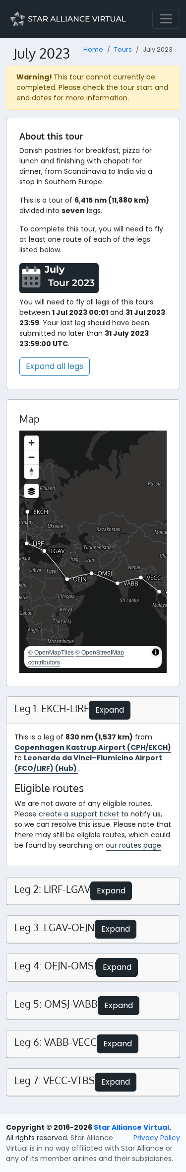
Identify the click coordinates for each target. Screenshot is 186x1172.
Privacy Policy (156, 1138)
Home (93, 49)
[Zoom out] (31, 457)
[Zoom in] (31, 443)
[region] (93, 552)
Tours (123, 49)
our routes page (133, 845)
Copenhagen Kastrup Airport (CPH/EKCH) (92, 747)
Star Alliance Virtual (131, 1127)
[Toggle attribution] (156, 652)
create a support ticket (79, 814)
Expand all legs (54, 366)
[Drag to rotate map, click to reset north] (31, 471)
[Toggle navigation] (166, 19)
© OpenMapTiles (51, 652)
